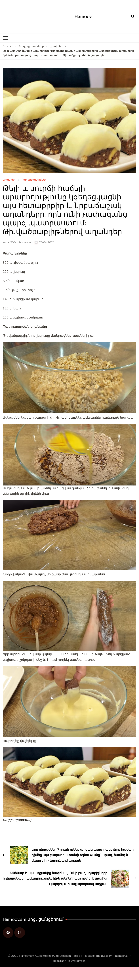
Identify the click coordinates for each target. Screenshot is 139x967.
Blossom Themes (112, 956)
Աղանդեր (9, 180)
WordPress (78, 961)
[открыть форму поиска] (132, 16)
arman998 (9, 242)
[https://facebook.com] (8, 932)
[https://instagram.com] (19, 932)
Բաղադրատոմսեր (34, 180)
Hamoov (83, 16)
